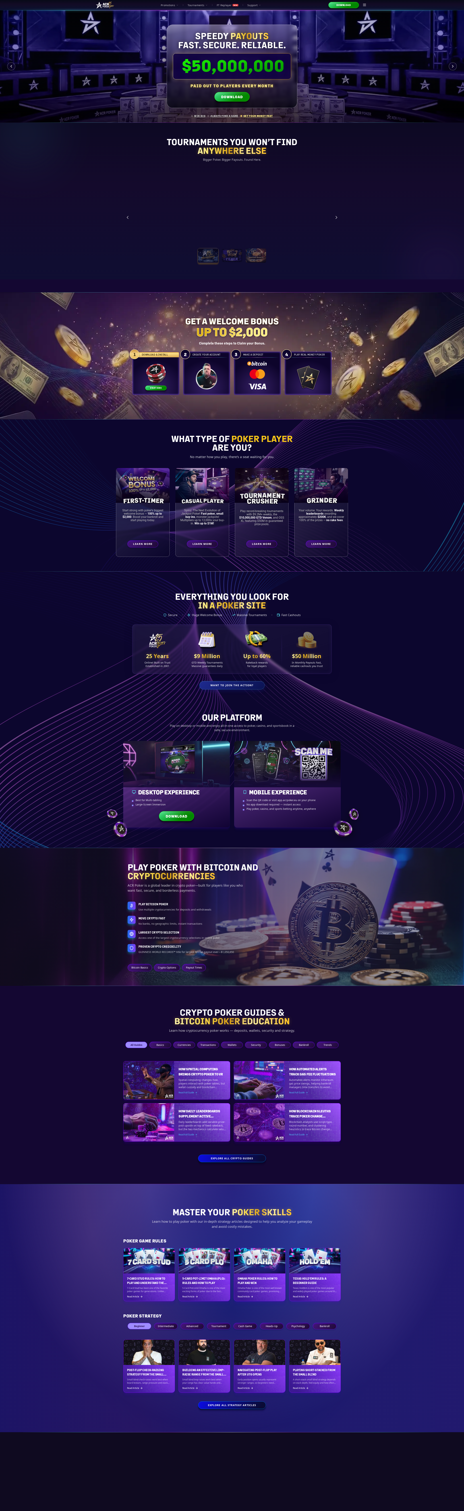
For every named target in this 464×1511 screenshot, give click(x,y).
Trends (328, 1045)
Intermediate (166, 1326)
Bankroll (304, 1045)
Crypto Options (167, 967)
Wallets (232, 1045)
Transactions (208, 1045)
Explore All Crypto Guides (232, 1158)
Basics (160, 1045)
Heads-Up (272, 1326)
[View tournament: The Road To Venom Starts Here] (232, 255)
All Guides (136, 1045)
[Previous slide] (11, 66)
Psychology (298, 1326)
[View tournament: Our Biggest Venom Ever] (256, 256)
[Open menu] (364, 5)
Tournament (218, 1326)
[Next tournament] (336, 217)
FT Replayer (227, 5)
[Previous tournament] (127, 217)
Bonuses (280, 1045)
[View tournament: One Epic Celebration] (208, 255)
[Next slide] (453, 66)
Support (252, 5)
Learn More (313, 235)
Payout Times (194, 967)
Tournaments (196, 5)
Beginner (139, 1326)
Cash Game (245, 1326)
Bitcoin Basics (139, 967)
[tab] (198, 116)
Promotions (168, 5)
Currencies (184, 1045)
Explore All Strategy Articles (232, 1405)
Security (256, 1045)
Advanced (192, 1326)
